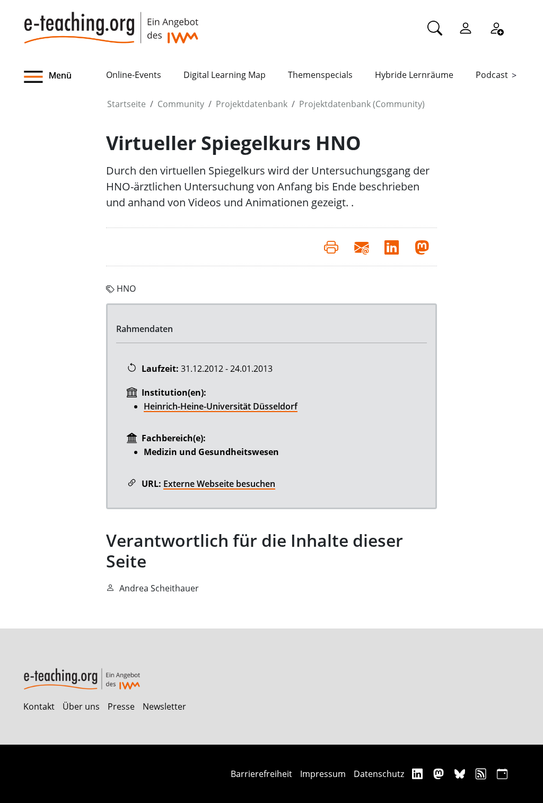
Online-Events (133, 75)
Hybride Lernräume (414, 75)
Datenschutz (379, 774)
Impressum (323, 774)
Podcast (492, 75)
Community (180, 104)
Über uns (81, 706)
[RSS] (482, 773)
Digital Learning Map (224, 75)
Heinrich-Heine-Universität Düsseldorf (220, 406)
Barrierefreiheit (261, 774)
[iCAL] (502, 773)
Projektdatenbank (251, 104)
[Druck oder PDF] (331, 247)
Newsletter (164, 706)
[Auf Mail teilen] (361, 247)
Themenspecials (320, 75)
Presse (121, 706)
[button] (64, 77)
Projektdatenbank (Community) (362, 104)
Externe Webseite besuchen (219, 484)
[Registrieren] (496, 27)
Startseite (126, 104)
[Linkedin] (418, 773)
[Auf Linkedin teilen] (391, 247)
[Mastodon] (439, 773)
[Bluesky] (461, 773)
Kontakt (39, 706)
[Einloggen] (465, 27)
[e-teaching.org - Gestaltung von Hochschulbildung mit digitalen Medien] (110, 21)
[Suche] (434, 27)
